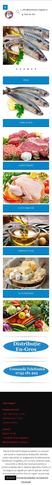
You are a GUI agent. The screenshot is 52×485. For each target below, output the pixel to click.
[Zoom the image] (26, 102)
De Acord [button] (10, 477)
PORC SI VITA (26, 122)
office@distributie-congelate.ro (35, 10)
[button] (5, 7)
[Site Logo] (9, 15)
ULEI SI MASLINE (26, 208)
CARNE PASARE (26, 165)
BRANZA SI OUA (26, 250)
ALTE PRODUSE (26, 293)
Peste (26, 80)
